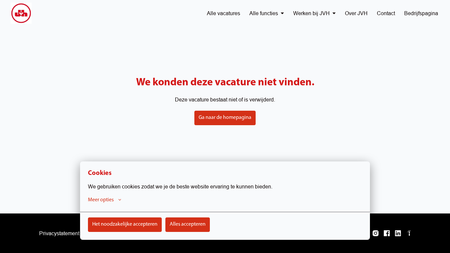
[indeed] (409, 233)
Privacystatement (59, 233)
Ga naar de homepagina (225, 117)
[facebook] (386, 233)
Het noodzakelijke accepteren (124, 224)
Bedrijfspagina (421, 13)
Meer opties (101, 200)
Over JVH (356, 13)
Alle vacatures (223, 13)
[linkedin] (398, 233)
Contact (386, 13)
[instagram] (375, 233)
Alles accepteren (188, 224)
